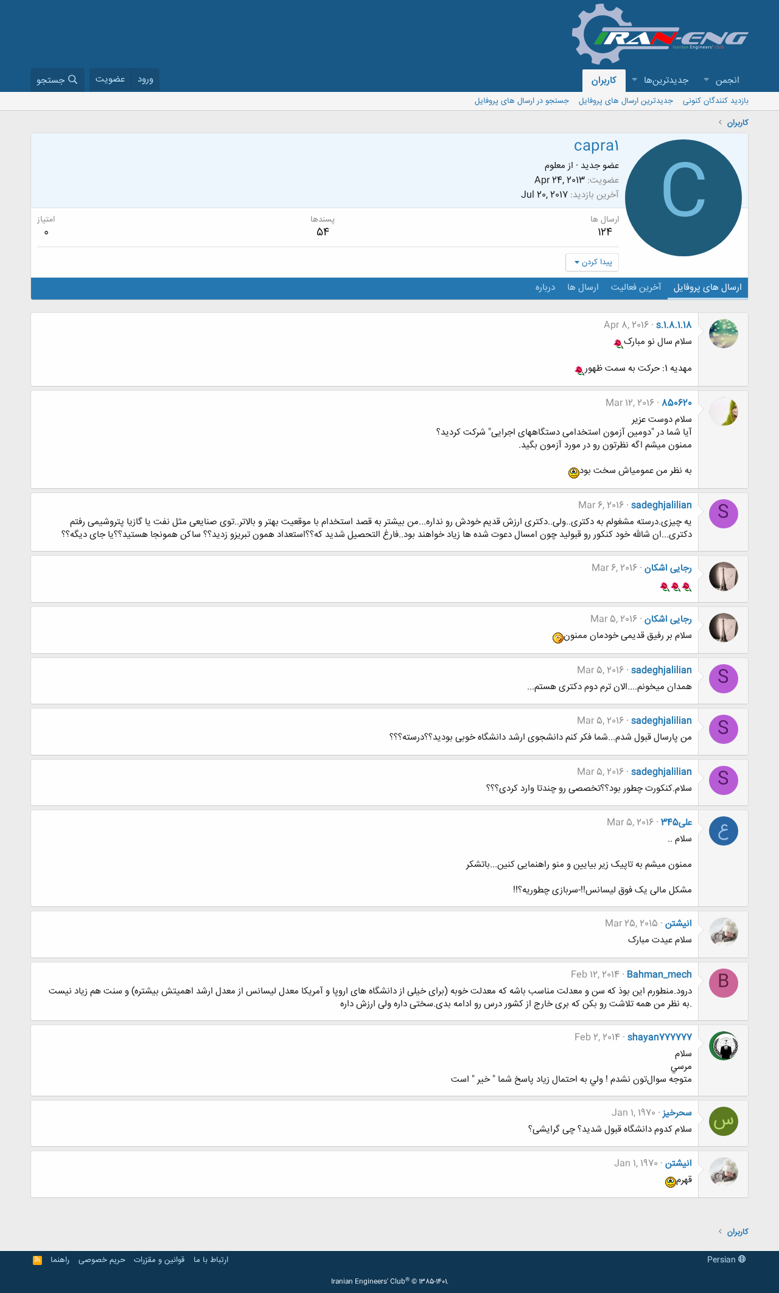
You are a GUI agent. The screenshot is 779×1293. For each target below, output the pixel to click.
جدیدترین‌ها (666, 80)
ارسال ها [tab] (583, 287)
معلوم (555, 165)
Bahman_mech (659, 975)
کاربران (604, 80)
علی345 (676, 822)
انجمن (727, 80)
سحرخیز (677, 1113)
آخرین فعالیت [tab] (636, 287)
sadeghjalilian (661, 505)
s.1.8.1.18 (674, 325)
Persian (722, 1260)
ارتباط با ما (211, 1260)
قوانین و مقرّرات (159, 1260)
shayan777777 (659, 1037)
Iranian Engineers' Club (390, 1282)
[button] (705, 80)
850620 (677, 403)
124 (605, 232)
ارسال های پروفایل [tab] (708, 287)
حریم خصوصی (102, 1260)
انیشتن (678, 923)
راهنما (60, 1260)
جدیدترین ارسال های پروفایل (626, 101)
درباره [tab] (545, 287)
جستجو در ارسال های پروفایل (522, 101)
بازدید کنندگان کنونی (716, 101)
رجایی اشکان (668, 568)
